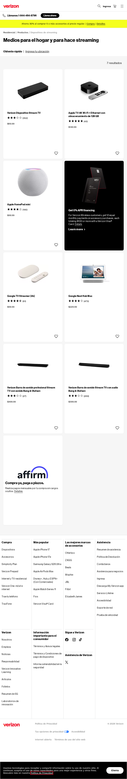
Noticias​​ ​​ (6, 654)
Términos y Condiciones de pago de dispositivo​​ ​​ (47, 655)
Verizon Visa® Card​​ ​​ (43, 603)
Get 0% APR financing (81, 210)
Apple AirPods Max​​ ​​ (43, 571)
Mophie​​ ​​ (69, 574)
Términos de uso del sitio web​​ (69, 739)
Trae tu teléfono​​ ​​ (10, 596)
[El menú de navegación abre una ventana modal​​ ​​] (122, 6)
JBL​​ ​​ (67, 581)
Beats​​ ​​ (68, 567)
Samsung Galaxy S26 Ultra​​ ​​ (47, 564)
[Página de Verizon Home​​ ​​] (11, 6)
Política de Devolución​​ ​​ (108, 556)
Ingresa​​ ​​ (101, 578)
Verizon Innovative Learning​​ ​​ (11, 670)
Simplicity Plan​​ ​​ (9, 564)
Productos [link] (23, 32)
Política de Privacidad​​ (46, 723)
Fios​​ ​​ (35, 596)
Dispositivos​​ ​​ (8, 549)
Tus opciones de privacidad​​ (49, 731)
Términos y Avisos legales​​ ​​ (46, 646)
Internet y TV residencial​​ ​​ (14, 578)
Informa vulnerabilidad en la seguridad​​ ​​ (47, 666)
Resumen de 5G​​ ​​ (10, 693)
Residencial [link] (9, 32)
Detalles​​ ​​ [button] (101, 23)
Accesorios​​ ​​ (8, 556)
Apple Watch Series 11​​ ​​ (44, 589)
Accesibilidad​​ (78, 731)
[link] (78, 224)
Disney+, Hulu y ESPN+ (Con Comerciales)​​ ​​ (45, 580)
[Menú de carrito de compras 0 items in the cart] (114, 6)
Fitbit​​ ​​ (68, 589)
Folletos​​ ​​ (6, 686)
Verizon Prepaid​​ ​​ (10, 571)
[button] (26, 51)
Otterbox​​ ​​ (70, 552)
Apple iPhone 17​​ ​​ (41, 549)
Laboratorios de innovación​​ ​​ (10, 703)
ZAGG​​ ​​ (68, 560)
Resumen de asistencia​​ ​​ (109, 549)
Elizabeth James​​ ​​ (74, 596)
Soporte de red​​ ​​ (105, 607)
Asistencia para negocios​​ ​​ (110, 571)
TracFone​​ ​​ (7, 603)
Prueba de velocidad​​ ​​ (107, 615)
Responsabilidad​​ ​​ (11, 661)
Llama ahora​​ (50, 15)
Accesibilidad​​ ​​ (104, 600)
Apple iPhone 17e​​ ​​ (42, 556)
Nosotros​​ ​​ (7, 639)
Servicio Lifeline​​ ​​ (105, 593)
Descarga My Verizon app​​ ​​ (110, 585)
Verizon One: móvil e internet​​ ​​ (12, 587)
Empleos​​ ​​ (6, 646)
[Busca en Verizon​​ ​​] (99, 6)
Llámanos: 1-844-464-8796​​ (22, 15)
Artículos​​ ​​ (6, 679)
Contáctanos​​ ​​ (104, 564)
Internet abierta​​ (43, 739)
